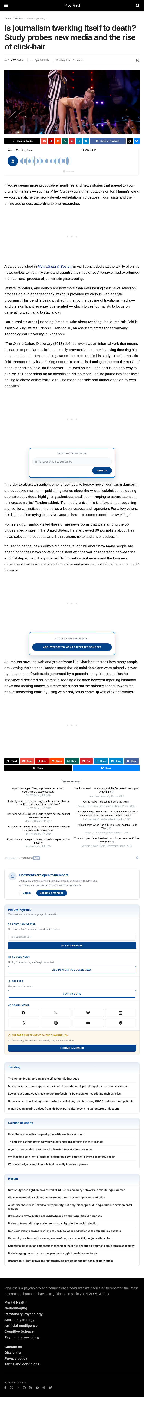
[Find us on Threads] (43, 1388)
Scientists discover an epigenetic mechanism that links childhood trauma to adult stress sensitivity (71, 1245)
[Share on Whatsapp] (65, 141)
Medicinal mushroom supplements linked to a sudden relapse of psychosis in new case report (68, 1086)
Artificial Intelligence (21, 1326)
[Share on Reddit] (58, 141)
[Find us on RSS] (30, 1388)
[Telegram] (120, 1023)
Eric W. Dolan (16, 60)
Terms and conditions (21, 1364)
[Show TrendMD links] (137, 857)
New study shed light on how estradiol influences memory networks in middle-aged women (66, 1190)
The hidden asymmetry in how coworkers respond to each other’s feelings (55, 1141)
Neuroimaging (15, 1308)
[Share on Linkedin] (79, 141)
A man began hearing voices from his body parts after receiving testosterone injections (63, 1108)
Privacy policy (15, 1358)
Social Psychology (35, 18)
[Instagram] (55, 1023)
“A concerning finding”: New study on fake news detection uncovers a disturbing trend (38, 828)
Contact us (13, 1347)
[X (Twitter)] (55, 1013)
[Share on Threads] (130, 141)
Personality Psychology (23, 1314)
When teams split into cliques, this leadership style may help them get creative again (62, 1156)
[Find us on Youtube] (37, 1388)
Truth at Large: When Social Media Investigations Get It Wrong (106, 827)
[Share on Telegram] (86, 141)
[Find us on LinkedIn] (18, 1388)
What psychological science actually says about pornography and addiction (56, 1197)
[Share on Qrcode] (51, 141)
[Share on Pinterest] (72, 141)
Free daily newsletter (72, 453)
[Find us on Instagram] (24, 1388)
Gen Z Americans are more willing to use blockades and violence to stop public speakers (64, 1230)
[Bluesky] (88, 1013)
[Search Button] (138, 5)
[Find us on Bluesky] (50, 1388)
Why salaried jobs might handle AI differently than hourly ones (48, 1164)
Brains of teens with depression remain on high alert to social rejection (53, 1223)
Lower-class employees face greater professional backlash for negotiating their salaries (64, 1093)
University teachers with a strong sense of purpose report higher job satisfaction (59, 1238)
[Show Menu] (6, 5)
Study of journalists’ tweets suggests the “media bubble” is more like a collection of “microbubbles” (38, 803)
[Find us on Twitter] (11, 1388)
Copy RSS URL (72, 993)
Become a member (51, 892)
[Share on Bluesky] (137, 141)
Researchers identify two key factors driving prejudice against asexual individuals (60, 1260)
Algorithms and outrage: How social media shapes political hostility (38, 841)
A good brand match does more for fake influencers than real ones (50, 1149)
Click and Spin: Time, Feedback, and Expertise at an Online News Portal (106, 840)
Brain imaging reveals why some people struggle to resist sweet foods (53, 1253)
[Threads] (23, 1023)
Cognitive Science (19, 1331)
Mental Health (15, 1302)
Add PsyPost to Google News (72, 969)
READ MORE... (96, 1294)
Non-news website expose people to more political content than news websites (38, 815)
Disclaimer (13, 1352)
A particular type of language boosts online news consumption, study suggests (38, 790)
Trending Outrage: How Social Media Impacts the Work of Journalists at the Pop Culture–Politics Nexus (106, 813)
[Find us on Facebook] (5, 1388)
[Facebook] (23, 1013)
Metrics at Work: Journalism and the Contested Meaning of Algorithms (106, 790)
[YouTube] (88, 1023)
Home (7, 18)
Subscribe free (72, 945)
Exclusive (18, 18)
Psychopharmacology (22, 1337)
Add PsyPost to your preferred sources (72, 647)
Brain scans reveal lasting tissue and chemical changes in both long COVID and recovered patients (71, 1101)
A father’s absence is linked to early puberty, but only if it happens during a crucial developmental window (70, 1206)
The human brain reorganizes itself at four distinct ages (43, 1078)
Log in (27, 892)
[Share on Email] (44, 141)
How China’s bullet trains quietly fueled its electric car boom (46, 1134)
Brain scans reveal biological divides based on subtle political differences (55, 1215)
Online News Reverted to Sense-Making (105, 801)
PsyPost (72, 5)
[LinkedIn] (120, 1013)
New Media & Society (55, 266)
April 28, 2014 (42, 60)
